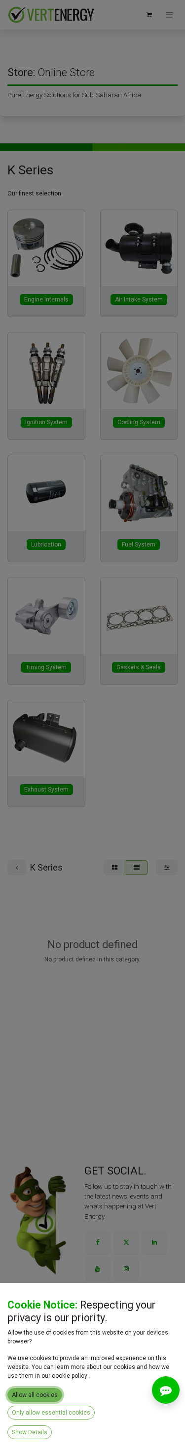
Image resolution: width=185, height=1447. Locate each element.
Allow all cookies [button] (35, 1395)
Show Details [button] (29, 1432)
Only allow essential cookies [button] (51, 1412)
